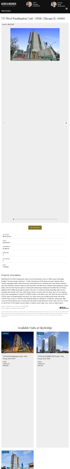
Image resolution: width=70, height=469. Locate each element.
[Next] (66, 123)
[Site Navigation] (67, 9)
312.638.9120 (36, 6)
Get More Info (35, 227)
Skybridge (6, 11)
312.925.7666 (61, 6)
